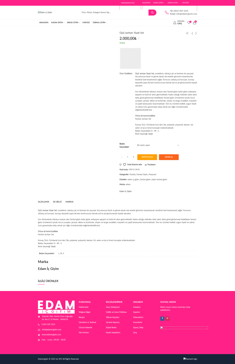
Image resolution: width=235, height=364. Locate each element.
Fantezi (132, 175)
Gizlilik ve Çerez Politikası (116, 312)
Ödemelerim (138, 317)
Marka (69, 202)
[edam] (130, 58)
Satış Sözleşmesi (113, 307)
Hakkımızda (83, 307)
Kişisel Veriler (111, 328)
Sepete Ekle (147, 157)
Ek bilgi (57, 202)
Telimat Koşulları (112, 317)
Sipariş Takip (138, 328)
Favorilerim (137, 322)
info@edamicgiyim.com (51, 330)
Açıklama (43, 202)
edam (128, 184)
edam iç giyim (133, 180)
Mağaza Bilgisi (84, 312)
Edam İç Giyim (126, 191)
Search (152, 13)
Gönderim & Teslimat (87, 322)
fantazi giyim (145, 180)
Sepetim (136, 312)
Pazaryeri (152, 175)
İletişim (82, 317)
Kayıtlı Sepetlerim (113, 333)
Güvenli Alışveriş (112, 322)
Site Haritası (84, 333)
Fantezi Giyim (142, 175)
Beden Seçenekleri (124, 145)
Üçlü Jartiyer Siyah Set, (145, 74)
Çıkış (135, 333)
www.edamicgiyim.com (51, 335)
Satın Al (169, 157)
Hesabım (136, 307)
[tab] (43, 202)
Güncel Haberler (85, 328)
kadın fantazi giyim (159, 180)
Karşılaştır (152, 165)
